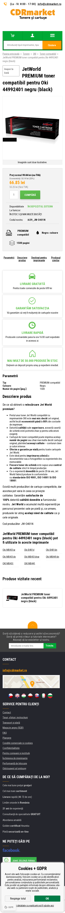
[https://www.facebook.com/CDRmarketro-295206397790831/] (11, 850)
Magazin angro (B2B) (13, 727)
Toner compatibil (48, 53)
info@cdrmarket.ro (49, 4)
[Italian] (43, 695)
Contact (7, 712)
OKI (34, 53)
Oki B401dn (51, 549)
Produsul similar (55, 259)
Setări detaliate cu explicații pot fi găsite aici (32, 905)
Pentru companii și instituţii (16, 753)
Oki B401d (29, 549)
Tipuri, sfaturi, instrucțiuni (15, 717)
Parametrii (9, 257)
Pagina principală (11, 53)
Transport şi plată (11, 722)
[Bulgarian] (50, 695)
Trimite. (50, 645)
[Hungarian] (23, 695)
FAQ (5, 732)
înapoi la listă (8, 71)
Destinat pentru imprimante (39, 259)
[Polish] (30, 695)
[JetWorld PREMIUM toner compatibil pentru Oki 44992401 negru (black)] (32, 128)
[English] (17, 695)
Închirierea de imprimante (15, 758)
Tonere (26, 53)
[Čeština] (10, 695)
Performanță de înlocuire (15, 763)
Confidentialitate (11, 748)
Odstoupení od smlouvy (14, 768)
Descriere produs (22, 259)
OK (47, 898)
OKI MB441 (29, 563)
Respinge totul (18, 898)
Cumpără (30, 195)
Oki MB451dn (9, 556)
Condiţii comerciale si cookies (18, 743)
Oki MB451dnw (31, 556)
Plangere (7, 737)
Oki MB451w (9, 549)
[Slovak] (36, 695)
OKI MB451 (8, 563)
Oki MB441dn (52, 556)
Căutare (52, 45)
